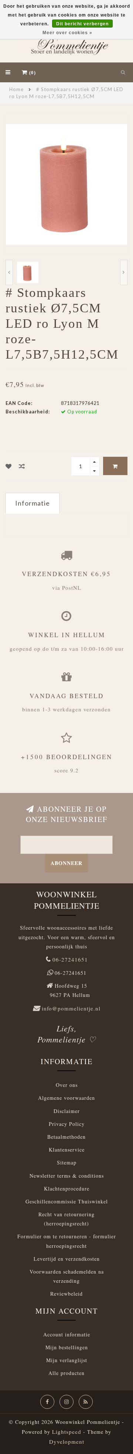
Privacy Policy (67, 1123)
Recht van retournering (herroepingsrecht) (66, 1219)
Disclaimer (67, 1110)
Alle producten (66, 1372)
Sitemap (66, 1162)
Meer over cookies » (67, 32)
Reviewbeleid (66, 1293)
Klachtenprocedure (66, 1188)
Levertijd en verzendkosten (67, 1258)
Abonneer (66, 863)
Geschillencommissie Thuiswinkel (66, 1201)
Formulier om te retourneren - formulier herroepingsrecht (66, 1241)
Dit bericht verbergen (82, 23)
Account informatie (66, 1334)
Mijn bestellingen (66, 1347)
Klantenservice (67, 1149)
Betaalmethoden (66, 1136)
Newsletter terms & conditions (67, 1175)
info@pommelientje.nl (71, 1008)
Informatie (32, 503)
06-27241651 (70, 959)
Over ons (67, 1084)
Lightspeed (66, 1431)
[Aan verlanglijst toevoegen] (9, 466)
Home (16, 89)
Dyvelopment (66, 1441)
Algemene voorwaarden (66, 1097)
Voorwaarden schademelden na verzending (67, 1276)
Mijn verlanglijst (66, 1360)
